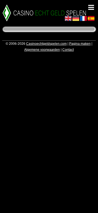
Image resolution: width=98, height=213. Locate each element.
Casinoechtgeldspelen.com (46, 44)
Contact (68, 50)
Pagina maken (80, 44)
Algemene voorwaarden (42, 50)
